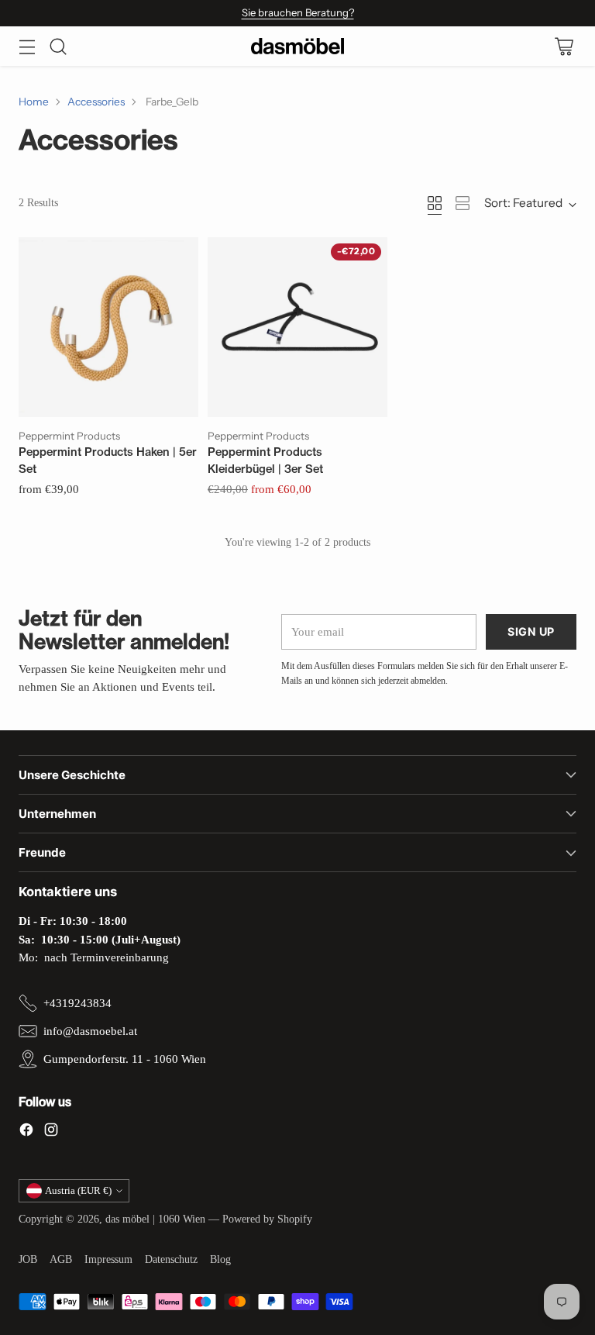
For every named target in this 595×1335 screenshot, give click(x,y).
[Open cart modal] (564, 46)
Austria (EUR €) (78, 1190)
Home (34, 101)
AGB (61, 1259)
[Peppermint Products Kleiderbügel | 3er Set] (297, 327)
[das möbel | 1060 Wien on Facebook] (26, 1132)
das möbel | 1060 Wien (155, 1219)
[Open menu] (27, 46)
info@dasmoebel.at (90, 1030)
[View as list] (462, 203)
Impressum (108, 1259)
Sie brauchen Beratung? (298, 12)
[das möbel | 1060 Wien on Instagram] (51, 1132)
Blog (220, 1259)
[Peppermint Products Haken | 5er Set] (108, 327)
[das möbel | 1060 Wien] (297, 46)
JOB (28, 1259)
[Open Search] (58, 46)
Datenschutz (171, 1259)
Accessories (96, 101)
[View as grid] (434, 203)
